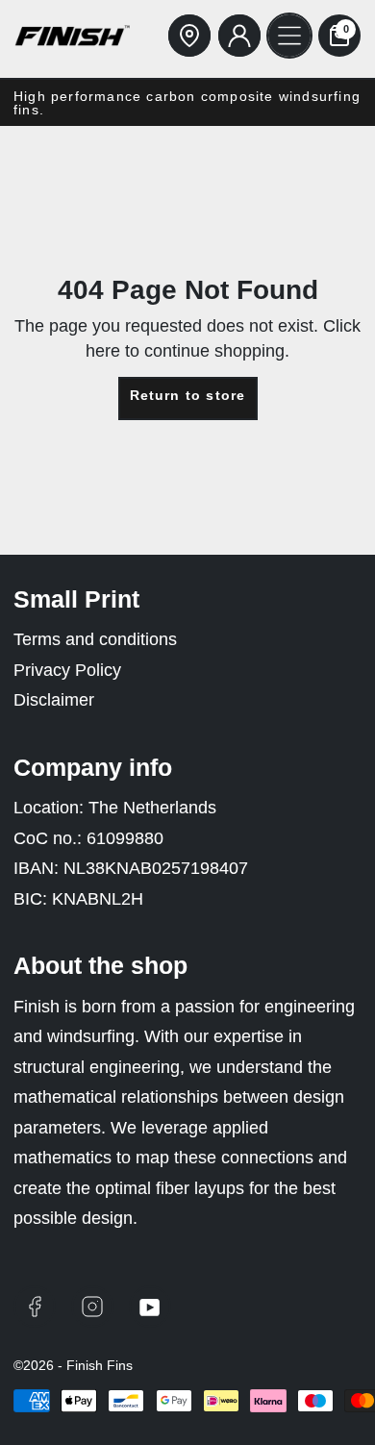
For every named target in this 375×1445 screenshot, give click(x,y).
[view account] (239, 35)
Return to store (188, 395)
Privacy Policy (67, 670)
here (103, 351)
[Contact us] (189, 35)
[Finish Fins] (72, 35)
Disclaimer (53, 700)
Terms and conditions (95, 639)
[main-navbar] (289, 35)
